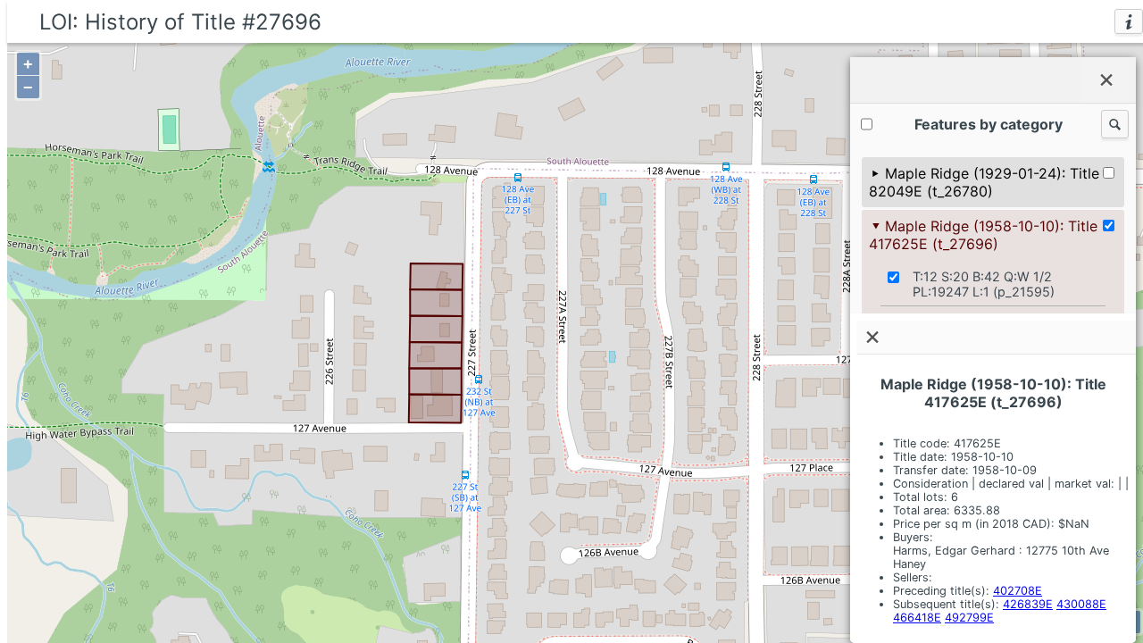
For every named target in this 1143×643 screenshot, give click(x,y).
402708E (1017, 590)
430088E (1081, 604)
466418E (917, 617)
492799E (969, 617)
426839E (1028, 604)
